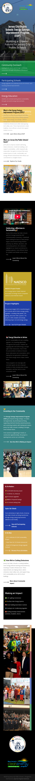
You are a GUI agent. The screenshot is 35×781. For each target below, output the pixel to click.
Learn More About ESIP (17, 134)
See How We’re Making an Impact (20, 442)
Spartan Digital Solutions (21, 779)
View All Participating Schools (18, 525)
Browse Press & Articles (19, 550)
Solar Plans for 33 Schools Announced (16, 542)
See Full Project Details (19, 325)
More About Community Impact (17, 582)
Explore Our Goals (15, 161)
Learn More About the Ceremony (19, 259)
